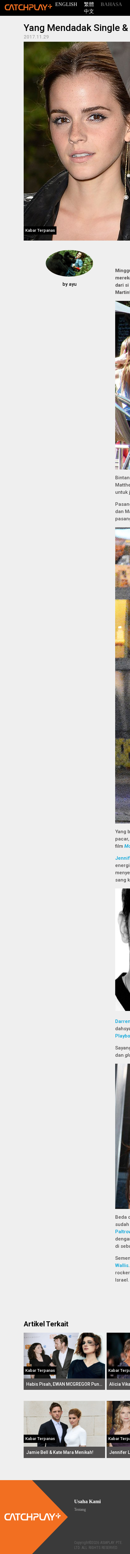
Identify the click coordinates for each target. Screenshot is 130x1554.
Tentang (80, 1509)
